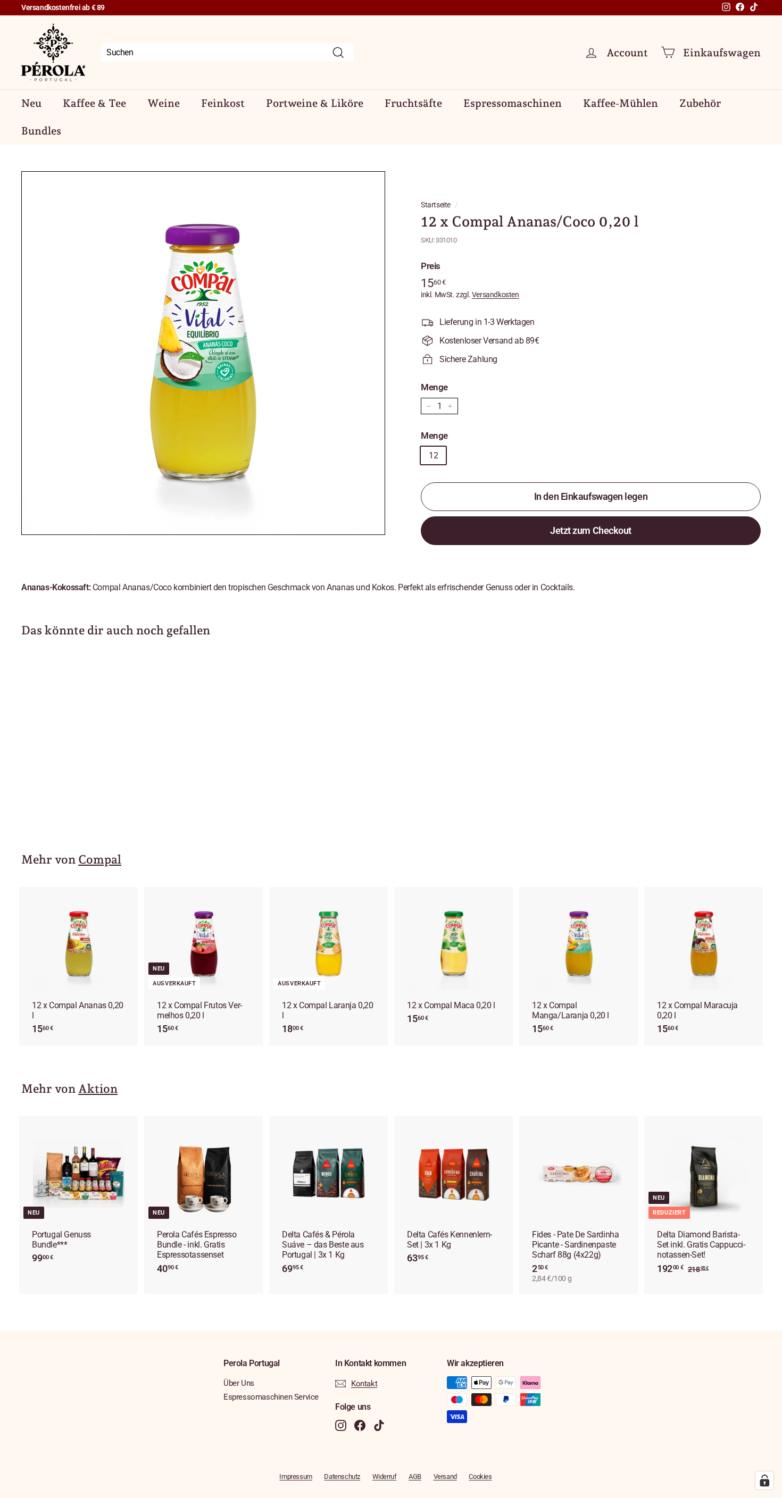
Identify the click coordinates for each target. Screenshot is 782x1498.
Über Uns (238, 1383)
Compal (99, 859)
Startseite (436, 204)
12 (433, 455)
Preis (430, 266)
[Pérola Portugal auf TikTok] (379, 1425)
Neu (31, 103)
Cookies (480, 1476)
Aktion (98, 1088)
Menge (434, 387)
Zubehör (700, 103)
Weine (163, 103)
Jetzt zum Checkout (590, 530)
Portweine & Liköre (314, 103)
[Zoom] (203, 353)
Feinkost (223, 103)
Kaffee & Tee (94, 103)
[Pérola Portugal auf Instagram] (340, 1425)
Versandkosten (495, 294)
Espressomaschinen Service (271, 1397)
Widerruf (384, 1476)
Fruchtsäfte (413, 103)
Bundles (41, 130)
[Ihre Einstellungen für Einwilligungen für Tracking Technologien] (764, 1480)
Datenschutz (342, 1476)
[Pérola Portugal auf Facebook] (359, 1425)
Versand (445, 1476)
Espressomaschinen (512, 103)
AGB (415, 1476)
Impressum (295, 1476)
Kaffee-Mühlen (620, 103)
